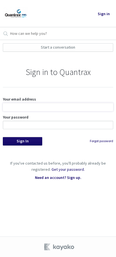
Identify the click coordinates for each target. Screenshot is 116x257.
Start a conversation (58, 47)
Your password (15, 117)
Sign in (104, 13)
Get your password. (68, 169)
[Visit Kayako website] (59, 247)
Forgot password (101, 141)
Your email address (19, 99)
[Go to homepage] (15, 13)
